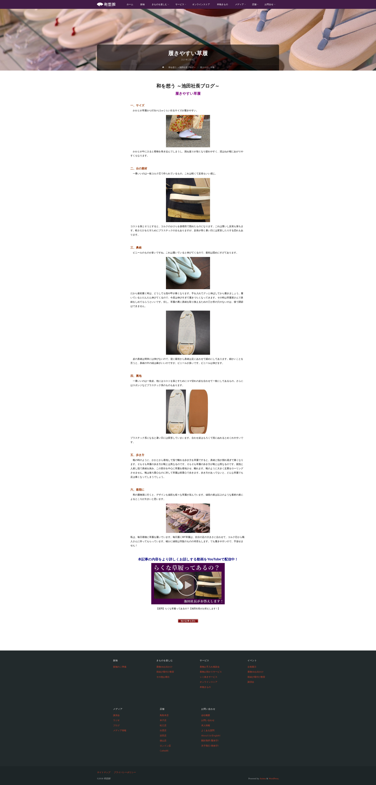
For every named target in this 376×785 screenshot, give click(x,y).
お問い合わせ (207, 720)
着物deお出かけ (164, 666)
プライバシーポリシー (125, 772)
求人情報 (205, 725)
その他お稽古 (163, 677)
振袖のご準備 (119, 666)
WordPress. (274, 778)
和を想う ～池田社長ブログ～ (182, 67)
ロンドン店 (165, 745)
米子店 (163, 720)
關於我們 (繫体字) (210, 740)
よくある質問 (207, 730)
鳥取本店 (164, 715)
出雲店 (163, 730)
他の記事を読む (188, 621)
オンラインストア (208, 682)
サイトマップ (103, 772)
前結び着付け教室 (165, 671)
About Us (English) (210, 735)
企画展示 (251, 666)
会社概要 (205, 715)
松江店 (163, 725)
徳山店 (163, 740)
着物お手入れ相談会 (210, 666)
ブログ (116, 725)
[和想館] (106, 4)
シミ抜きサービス (208, 677)
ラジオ (116, 720)
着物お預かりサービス (211, 671)
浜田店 (163, 735)
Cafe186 (164, 750)
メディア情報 (119, 730)
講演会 (250, 682)
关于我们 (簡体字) (210, 745)
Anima (262, 778)
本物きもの (205, 687)
